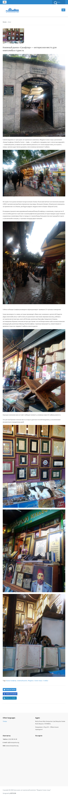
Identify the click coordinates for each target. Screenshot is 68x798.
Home (4, 22)
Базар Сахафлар (11, 680)
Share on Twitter (10, 689)
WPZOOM (13, 793)
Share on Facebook (11, 694)
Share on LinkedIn (11, 698)
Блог (9, 22)
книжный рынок (22, 680)
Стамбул (45, 680)
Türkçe (5, 721)
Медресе (30, 680)
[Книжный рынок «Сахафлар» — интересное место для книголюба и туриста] (13, 36)
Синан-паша (38, 680)
